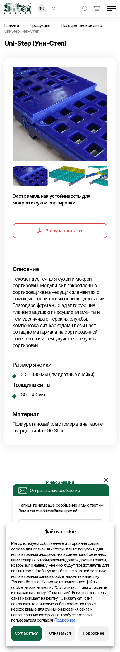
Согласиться (27, 633)
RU (41, 8)
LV (52, 8)
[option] (60, 114)
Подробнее (64, 620)
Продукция (40, 25)
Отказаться (60, 633)
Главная (11, 25)
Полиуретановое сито (81, 25)
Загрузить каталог (64, 231)
